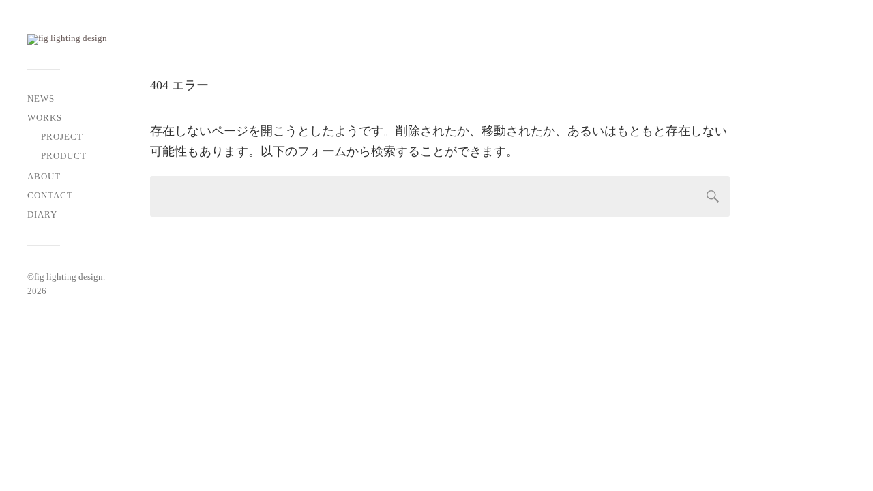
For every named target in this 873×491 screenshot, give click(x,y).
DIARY (42, 215)
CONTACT (50, 195)
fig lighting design (68, 276)
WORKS (44, 118)
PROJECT (62, 137)
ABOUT (44, 176)
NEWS (41, 99)
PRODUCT (64, 156)
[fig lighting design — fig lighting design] (95, 39)
